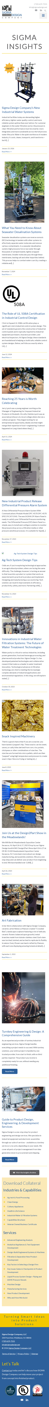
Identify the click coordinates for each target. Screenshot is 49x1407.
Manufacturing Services (17, 1289)
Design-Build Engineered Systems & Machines (26, 1252)
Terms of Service (8, 1354)
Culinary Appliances (15, 1206)
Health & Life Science (15, 1211)
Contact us (7, 1370)
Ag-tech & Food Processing (18, 1197)
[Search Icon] (45, 10)
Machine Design (13, 1284)
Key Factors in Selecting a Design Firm (22, 1264)
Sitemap (34, 1354)
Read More (6, 152)
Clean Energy (12, 1202)
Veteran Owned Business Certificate (22, 1224)
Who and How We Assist (17, 1298)
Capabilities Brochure (16, 1220)
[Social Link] (36, 10)
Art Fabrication (11, 920)
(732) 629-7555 (40, 4)
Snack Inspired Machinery (18, 736)
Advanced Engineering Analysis (20, 1240)
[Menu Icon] (43, 15)
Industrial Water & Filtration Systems (22, 1215)
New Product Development (18, 1293)
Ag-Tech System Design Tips (19, 560)
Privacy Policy (23, 1354)
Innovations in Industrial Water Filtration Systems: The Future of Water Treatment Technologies (23, 643)
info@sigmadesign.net (38, 7)
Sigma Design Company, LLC (20, 1348)
